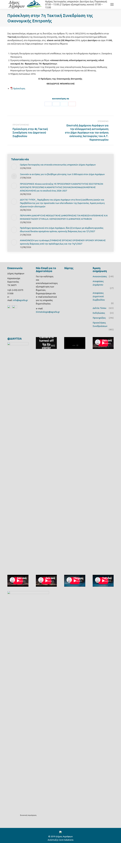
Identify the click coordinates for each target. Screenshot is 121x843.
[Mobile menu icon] (112, 4)
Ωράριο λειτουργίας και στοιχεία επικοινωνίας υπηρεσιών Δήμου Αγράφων (58, 164)
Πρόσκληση (19, 88)
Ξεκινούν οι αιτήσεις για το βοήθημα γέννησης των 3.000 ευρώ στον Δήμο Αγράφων (62, 174)
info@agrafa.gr (20, 300)
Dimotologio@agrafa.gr (48, 312)
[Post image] (14, 167)
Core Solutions (66, 840)
